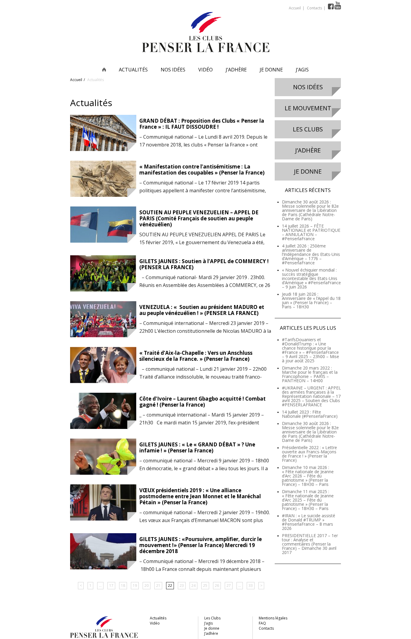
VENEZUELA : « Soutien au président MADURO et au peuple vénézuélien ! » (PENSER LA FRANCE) (201, 310)
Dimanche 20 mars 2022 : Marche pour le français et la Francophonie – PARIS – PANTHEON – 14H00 (310, 374)
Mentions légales (273, 618)
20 (146, 585)
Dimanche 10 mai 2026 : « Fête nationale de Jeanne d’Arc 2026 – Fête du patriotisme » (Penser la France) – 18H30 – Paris (308, 475)
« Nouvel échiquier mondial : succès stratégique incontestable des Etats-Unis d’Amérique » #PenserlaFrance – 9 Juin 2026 (311, 278)
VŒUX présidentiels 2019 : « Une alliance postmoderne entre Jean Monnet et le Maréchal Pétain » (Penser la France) (200, 496)
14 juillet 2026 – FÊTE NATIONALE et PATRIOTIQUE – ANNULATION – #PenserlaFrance (311, 232)
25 (205, 585)
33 (251, 585)
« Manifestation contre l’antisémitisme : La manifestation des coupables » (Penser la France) (201, 169)
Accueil (295, 8)
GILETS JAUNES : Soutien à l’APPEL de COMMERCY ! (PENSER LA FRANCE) (204, 264)
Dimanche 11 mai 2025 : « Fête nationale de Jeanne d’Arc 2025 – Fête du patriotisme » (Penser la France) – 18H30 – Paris (308, 500)
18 (123, 585)
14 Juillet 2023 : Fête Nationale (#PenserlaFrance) (310, 414)
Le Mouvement (308, 108)
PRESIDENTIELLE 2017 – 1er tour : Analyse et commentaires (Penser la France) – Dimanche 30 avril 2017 (310, 544)
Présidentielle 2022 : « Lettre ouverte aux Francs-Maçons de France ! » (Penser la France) (309, 454)
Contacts (314, 8)
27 (229, 585)
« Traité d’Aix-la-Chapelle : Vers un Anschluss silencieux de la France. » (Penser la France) (195, 355)
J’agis (302, 69)
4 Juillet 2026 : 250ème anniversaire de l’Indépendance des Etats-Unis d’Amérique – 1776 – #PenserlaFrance (311, 254)
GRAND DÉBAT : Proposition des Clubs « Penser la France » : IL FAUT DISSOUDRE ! (201, 123)
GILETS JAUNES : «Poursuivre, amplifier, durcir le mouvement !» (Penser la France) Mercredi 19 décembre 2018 (200, 545)
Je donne (271, 69)
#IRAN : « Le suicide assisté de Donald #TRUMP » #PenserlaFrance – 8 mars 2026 (308, 522)
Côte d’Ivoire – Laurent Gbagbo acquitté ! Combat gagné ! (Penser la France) (202, 401)
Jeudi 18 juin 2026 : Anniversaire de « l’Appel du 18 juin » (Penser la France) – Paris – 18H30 (311, 300)
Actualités (133, 69)
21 (158, 585)
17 (111, 585)
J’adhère (236, 69)
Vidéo (205, 69)
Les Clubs (308, 129)
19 (135, 585)
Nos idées (173, 69)
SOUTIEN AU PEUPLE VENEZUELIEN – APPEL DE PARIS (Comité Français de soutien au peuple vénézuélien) (198, 218)
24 (193, 585)
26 (217, 585)
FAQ (262, 623)
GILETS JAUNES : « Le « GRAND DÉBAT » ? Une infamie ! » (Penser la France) (197, 447)
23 (182, 585)
